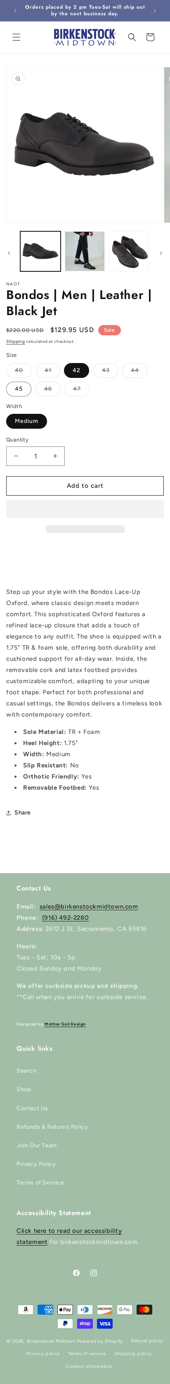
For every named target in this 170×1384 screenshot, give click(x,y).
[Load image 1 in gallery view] (40, 251)
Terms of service (87, 1353)
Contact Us (32, 1108)
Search (27, 1070)
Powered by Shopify (100, 1341)
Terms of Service (40, 1182)
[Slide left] (9, 253)
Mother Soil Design (65, 1024)
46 (52, 390)
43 (110, 372)
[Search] (132, 37)
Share (22, 812)
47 (81, 390)
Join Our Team (37, 1145)
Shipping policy (133, 1353)
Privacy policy (43, 1353)
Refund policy (147, 1341)
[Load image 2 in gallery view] (85, 251)
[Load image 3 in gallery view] (129, 251)
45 (19, 388)
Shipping (15, 341)
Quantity (17, 440)
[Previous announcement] (15, 11)
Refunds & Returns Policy (52, 1126)
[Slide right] (161, 253)
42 (76, 370)
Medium (26, 421)
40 (23, 372)
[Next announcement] (155, 11)
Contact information (89, 1366)
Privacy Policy (36, 1164)
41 (52, 372)
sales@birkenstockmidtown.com (89, 906)
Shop (24, 1089)
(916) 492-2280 (65, 917)
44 (139, 372)
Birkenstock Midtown (51, 1341)
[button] (85, 509)
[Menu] (16, 37)
